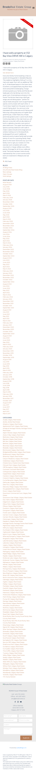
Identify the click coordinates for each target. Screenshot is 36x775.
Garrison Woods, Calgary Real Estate (15, 517)
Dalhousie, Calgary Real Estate (13, 482)
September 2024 (8, 230)
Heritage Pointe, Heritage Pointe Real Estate (18, 523)
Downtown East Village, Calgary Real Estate (17, 497)
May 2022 (6, 290)
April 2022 (6, 292)
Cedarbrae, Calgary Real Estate (13, 461)
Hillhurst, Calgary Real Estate (12, 528)
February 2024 (8, 245)
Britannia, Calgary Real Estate (13, 456)
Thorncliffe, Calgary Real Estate (13, 651)
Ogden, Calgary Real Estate (12, 582)
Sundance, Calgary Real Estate (13, 646)
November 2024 (8, 226)
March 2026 (7, 195)
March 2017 (7, 413)
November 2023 (8, 251)
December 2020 (8, 327)
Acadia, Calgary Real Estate (12, 420)
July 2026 (6, 187)
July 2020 (6, 338)
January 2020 (7, 349)
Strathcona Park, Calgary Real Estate (15, 644)
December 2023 (8, 249)
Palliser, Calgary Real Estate (12, 584)
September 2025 (8, 206)
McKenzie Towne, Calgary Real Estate (15, 560)
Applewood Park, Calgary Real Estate (15, 426)
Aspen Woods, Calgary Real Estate (14, 433)
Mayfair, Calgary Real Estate (12, 556)
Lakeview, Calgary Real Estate (13, 543)
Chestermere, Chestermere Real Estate (16, 463)
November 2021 (8, 303)
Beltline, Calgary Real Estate (12, 443)
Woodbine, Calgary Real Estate (13, 670)
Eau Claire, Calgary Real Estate (13, 500)
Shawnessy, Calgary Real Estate (13, 625)
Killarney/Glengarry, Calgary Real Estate (16, 536)
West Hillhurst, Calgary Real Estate (14, 662)
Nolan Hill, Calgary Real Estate (13, 575)
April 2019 (6, 368)
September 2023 (8, 256)
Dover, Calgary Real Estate (12, 491)
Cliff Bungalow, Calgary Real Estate (14, 467)
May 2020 (6, 342)
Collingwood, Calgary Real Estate (14, 471)
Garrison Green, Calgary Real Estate (15, 515)
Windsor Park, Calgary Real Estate (14, 668)
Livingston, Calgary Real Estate (13, 547)
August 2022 (7, 284)
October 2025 (7, 204)
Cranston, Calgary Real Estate (13, 476)
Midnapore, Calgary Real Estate (13, 562)
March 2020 (7, 344)
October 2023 (7, 254)
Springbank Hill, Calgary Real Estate (15, 640)
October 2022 (7, 279)
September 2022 (8, 282)
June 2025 (6, 213)
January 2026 (7, 200)
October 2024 (7, 228)
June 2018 (6, 385)
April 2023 (6, 267)
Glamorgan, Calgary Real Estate (13, 519)
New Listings (7, 172)
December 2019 (8, 351)
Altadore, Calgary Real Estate (12, 424)
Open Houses (7, 174)
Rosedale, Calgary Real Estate (13, 612)
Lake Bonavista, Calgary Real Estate (14, 541)
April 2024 (6, 241)
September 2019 (8, 357)
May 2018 (6, 388)
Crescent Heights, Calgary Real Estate (15, 478)
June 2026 (6, 189)
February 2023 (8, 271)
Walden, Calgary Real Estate (12, 659)
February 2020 (8, 346)
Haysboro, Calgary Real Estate (13, 521)
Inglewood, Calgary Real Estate (13, 532)
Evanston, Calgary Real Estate (13, 508)
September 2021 (8, 308)
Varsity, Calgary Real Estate (12, 657)
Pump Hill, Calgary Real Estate (13, 599)
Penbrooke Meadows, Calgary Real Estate (17, 595)
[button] (15, 702)
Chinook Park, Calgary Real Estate (14, 465)
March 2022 (7, 295)
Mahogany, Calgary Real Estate (13, 551)
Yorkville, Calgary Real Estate (12, 674)
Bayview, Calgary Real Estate (16, 61)
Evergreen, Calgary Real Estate (13, 510)
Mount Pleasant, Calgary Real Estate (15, 571)
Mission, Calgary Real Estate (12, 567)
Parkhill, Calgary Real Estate (12, 588)
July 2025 (6, 210)
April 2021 (6, 318)
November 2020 (8, 329)
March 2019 (7, 370)
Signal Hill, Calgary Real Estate (13, 627)
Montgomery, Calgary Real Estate (14, 569)
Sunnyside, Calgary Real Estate (13, 649)
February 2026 (8, 197)
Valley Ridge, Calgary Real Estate (14, 655)
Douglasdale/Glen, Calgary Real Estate (16, 489)
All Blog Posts (7, 167)
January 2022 (7, 299)
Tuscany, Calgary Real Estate (12, 653)
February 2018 (8, 394)
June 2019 (6, 364)
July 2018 (6, 383)
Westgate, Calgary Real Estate (13, 664)
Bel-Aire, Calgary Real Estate (12, 441)
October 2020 (7, 331)
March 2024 (7, 243)
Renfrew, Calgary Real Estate (12, 608)
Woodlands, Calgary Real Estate (13, 672)
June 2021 (6, 314)
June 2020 (6, 340)
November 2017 (8, 398)
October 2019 (7, 355)
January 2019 (7, 375)
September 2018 (8, 379)
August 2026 (7, 184)
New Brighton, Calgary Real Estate (14, 573)
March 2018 (7, 392)
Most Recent (7, 182)
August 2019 (7, 359)
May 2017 (6, 409)
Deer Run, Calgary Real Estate (13, 484)
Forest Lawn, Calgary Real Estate (14, 513)
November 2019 (8, 353)
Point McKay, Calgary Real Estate (14, 597)
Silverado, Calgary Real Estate (13, 631)
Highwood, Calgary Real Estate (13, 525)
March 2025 (7, 219)
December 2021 (8, 301)
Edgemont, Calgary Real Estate (13, 502)
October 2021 (7, 305)
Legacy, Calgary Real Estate (12, 545)
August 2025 (7, 208)
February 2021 (8, 323)
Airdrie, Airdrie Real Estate (11, 422)
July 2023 (6, 260)
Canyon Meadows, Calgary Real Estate (15, 458)
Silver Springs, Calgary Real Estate (14, 629)
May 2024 (6, 238)
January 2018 (7, 396)
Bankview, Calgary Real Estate (13, 437)
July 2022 (6, 286)
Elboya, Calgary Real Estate (12, 506)
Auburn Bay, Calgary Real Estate (14, 435)
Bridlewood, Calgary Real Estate (13, 454)
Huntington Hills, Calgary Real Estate (15, 530)
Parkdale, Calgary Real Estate (13, 586)
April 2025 (6, 217)
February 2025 (8, 221)
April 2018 (6, 390)
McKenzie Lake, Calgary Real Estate (15, 558)
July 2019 (6, 362)
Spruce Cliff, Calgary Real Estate (13, 642)
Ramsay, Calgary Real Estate (12, 601)
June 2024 (6, 236)
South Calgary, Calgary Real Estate (14, 636)
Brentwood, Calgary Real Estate (13, 450)
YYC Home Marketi (9, 677)
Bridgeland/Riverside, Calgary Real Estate (16, 452)
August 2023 (7, 258)
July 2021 (6, 312)
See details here (8, 73)
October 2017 (7, 401)
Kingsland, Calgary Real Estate (13, 538)
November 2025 (8, 202)
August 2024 (7, 232)
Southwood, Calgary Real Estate (13, 638)
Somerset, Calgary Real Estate (13, 633)
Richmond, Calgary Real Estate (13, 610)
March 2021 (7, 321)
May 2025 (6, 215)
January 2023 (7, 273)
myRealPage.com (21, 747)
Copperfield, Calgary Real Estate (14, 474)
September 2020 (8, 333)
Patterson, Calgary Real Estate (13, 592)
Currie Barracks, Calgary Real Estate (15, 480)
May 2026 (6, 191)
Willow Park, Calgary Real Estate (14, 666)
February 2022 (8, 297)
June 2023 (6, 262)
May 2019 (6, 366)
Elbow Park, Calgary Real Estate (13, 504)
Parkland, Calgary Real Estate (13, 590)
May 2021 (6, 316)
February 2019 (8, 372)
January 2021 (7, 325)
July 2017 (6, 405)
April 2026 (6, 193)
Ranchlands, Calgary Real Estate (13, 603)
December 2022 (8, 275)
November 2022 (8, 277)
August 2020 (7, 336)
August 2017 (7, 403)
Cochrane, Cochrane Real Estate (13, 469)
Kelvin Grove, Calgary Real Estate (14, 534)
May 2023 (6, 264)
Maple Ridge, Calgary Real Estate (14, 554)
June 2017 (6, 407)
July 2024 (6, 234)
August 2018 (7, 381)
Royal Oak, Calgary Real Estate (13, 614)
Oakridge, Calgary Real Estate (13, 579)
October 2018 (7, 377)
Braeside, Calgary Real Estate (12, 448)
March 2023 (7, 269)
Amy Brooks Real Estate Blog (12, 170)
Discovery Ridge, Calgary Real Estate (15, 487)
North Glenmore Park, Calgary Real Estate (17, 577)
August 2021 (7, 310)
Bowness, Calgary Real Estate (12, 446)
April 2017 (6, 411)
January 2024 (7, 247)
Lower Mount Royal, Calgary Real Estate (16, 549)
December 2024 (8, 223)
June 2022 (6, 288)
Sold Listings (7, 176)
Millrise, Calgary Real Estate (12, 564)
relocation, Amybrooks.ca (11, 605)
